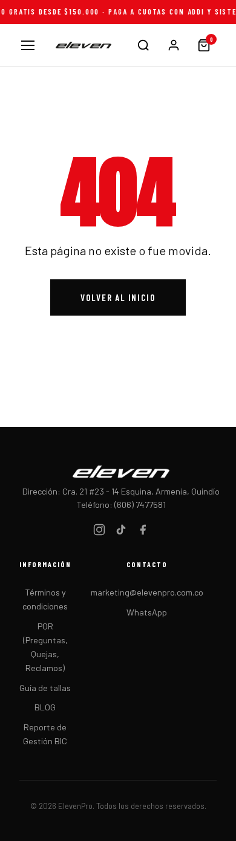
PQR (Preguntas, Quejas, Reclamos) (45, 647)
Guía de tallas (45, 688)
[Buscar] (143, 45)
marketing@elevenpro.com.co (147, 592)
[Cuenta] (173, 45)
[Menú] (27, 45)
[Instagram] (99, 532)
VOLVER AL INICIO (117, 297)
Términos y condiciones (45, 599)
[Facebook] (143, 532)
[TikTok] (121, 532)
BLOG (45, 707)
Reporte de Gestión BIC (45, 734)
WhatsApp (146, 612)
